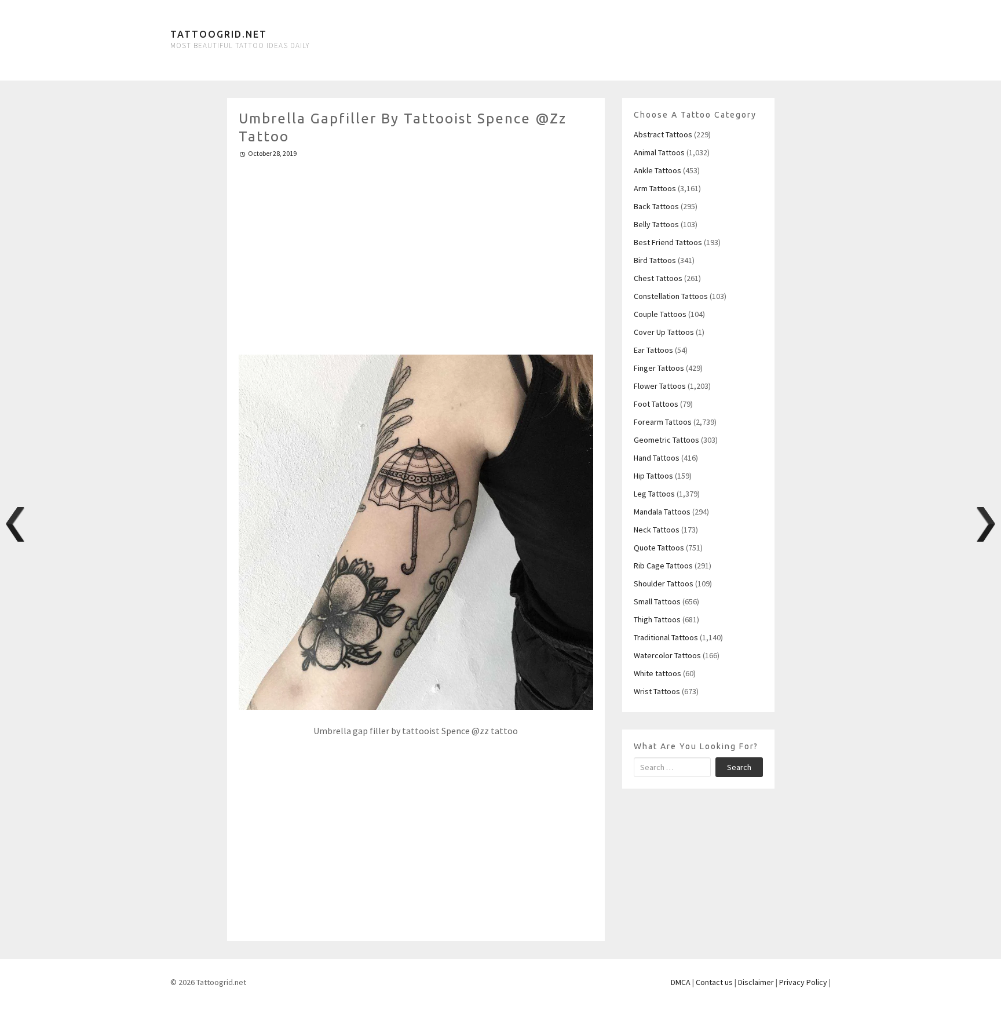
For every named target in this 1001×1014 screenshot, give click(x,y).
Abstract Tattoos (663, 134)
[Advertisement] (416, 251)
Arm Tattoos (655, 188)
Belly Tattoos (656, 224)
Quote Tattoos (659, 547)
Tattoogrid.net (218, 34)
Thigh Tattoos (657, 619)
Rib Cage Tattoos (663, 565)
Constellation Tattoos (671, 296)
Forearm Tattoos (663, 422)
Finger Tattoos (659, 368)
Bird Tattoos (655, 260)
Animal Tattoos (659, 152)
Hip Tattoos (653, 475)
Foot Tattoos (656, 404)
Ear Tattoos (653, 350)
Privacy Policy (803, 982)
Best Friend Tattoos (668, 242)
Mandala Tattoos (662, 511)
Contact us (714, 982)
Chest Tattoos (658, 278)
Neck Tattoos (656, 529)
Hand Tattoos (656, 458)
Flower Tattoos (660, 386)
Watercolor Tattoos (667, 655)
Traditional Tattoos (666, 637)
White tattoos (657, 673)
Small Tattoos (657, 601)
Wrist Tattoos (657, 691)
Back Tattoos (656, 206)
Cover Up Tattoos (664, 332)
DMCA (681, 982)
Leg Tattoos (654, 493)
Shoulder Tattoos (663, 583)
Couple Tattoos (660, 314)
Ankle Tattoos (657, 170)
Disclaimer (756, 982)
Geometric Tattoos (666, 440)
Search (739, 767)
